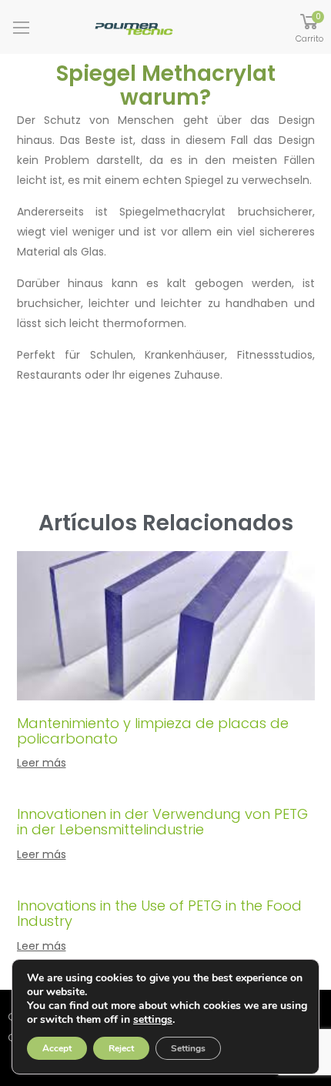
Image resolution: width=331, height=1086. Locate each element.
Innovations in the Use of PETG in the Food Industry (159, 913)
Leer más (41, 762)
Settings (188, 1048)
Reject (121, 1048)
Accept (57, 1048)
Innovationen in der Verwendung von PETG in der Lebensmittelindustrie (162, 821)
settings (152, 1020)
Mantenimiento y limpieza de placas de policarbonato (153, 730)
